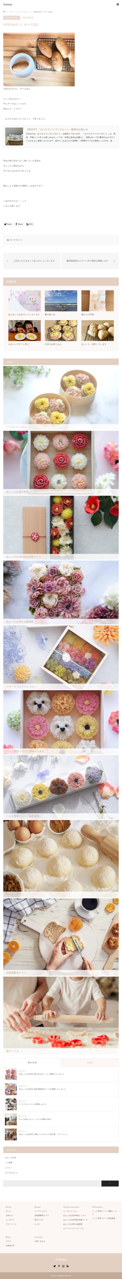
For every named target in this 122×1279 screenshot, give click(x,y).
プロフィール (11, 1224)
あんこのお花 (10, 1158)
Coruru (7, 4)
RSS (67, 1266)
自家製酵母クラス (42, 1215)
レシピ (90, 1063)
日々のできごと (12, 18)
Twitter (54, 1266)
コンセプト (10, 1220)
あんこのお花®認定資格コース (75, 1220)
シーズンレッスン (70, 1211)
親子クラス (39, 1220)
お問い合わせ (40, 1241)
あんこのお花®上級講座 (72, 1224)
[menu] (117, 4)
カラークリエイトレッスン (74, 1228)
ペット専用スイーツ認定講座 (103, 1218)
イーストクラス (41, 1211)
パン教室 (8, 1163)
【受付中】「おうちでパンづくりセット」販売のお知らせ (57, 129)
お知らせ (9, 1215)
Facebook (59, 1266)
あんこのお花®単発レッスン (74, 1215)
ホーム (8, 1211)
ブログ (8, 1241)
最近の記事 (32, 1063)
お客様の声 (10, 1246)
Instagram (63, 1266)
